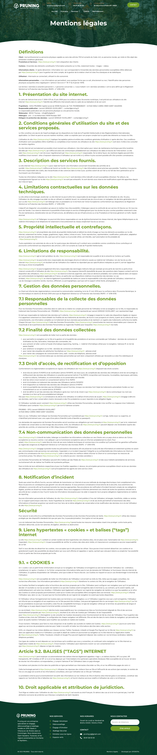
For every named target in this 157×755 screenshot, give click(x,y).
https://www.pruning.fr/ (47, 62)
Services (74, 11)
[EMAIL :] (43, 4)
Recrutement (97, 11)
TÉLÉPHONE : (77, 3)
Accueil (54, 11)
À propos (64, 11)
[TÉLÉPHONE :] (70, 4)
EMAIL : (49, 3)
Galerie (86, 11)
